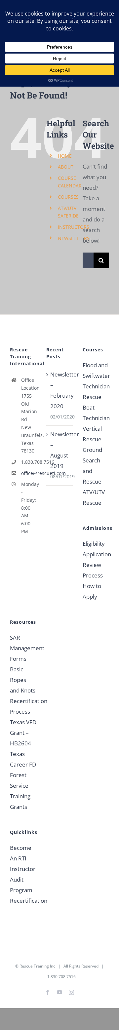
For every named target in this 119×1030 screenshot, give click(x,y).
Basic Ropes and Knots (22, 679)
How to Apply (92, 591)
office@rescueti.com (28, 473)
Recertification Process (23, 706)
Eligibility (94, 543)
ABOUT (65, 167)
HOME (65, 156)
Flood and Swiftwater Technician (96, 375)
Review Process (93, 570)
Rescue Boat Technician (96, 407)
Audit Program (21, 885)
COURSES (68, 197)
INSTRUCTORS (73, 227)
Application (96, 554)
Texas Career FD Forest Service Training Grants (23, 780)
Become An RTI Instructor (22, 858)
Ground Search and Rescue (92, 465)
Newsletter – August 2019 (59, 450)
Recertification (23, 900)
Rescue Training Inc (37, 966)
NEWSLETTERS (74, 238)
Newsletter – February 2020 (59, 390)
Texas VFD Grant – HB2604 (23, 732)
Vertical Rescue (92, 434)
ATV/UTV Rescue (94, 497)
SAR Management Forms (23, 648)
